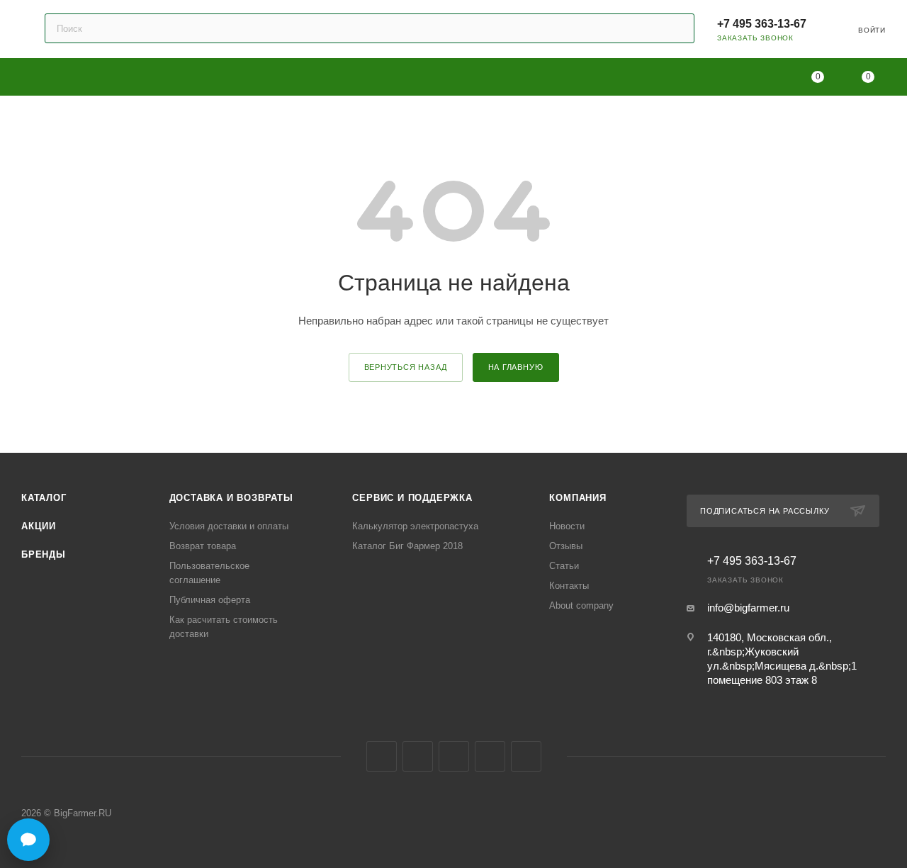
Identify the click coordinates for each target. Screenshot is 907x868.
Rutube (490, 756)
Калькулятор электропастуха (415, 526)
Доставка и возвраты (231, 497)
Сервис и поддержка (412, 497)
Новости (567, 526)
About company (581, 605)
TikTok (526, 756)
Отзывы (565, 546)
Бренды (43, 554)
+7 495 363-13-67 (761, 24)
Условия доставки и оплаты (228, 526)
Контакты (569, 585)
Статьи (564, 565)
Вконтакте (381, 756)
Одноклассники (454, 756)
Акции (38, 526)
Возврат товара (202, 546)
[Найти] (677, 28)
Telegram (417, 756)
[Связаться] (28, 839)
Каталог (44, 497)
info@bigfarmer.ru (748, 608)
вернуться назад (405, 367)
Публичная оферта (209, 599)
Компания (577, 497)
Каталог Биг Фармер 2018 (407, 546)
